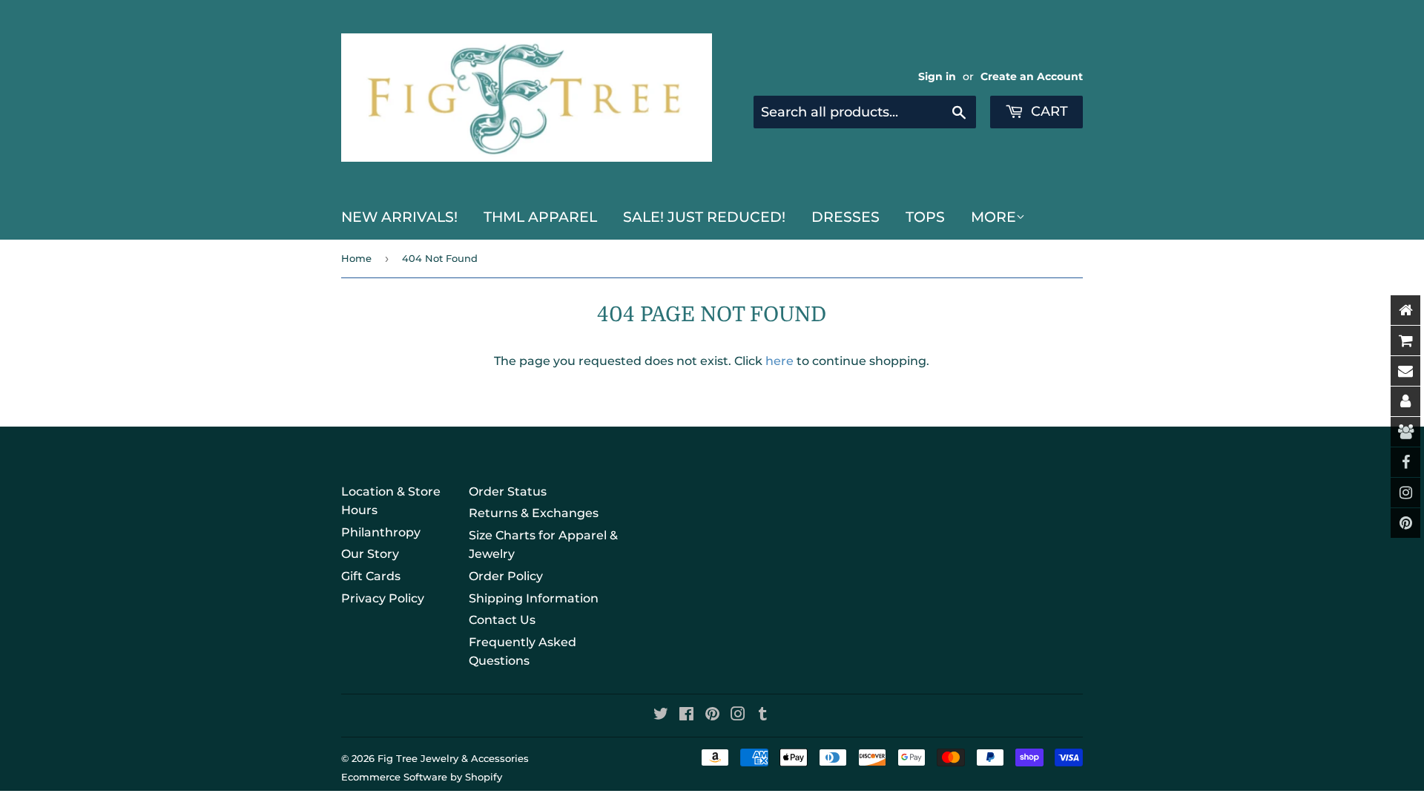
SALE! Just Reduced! (704, 217)
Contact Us (502, 620)
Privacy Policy (382, 598)
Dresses (845, 217)
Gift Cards (370, 576)
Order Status (508, 491)
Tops (925, 217)
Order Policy (506, 576)
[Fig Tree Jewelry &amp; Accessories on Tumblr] (763, 716)
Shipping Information (534, 598)
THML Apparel (540, 217)
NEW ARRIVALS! (399, 217)
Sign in (937, 76)
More (993, 217)
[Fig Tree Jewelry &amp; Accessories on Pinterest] (712, 716)
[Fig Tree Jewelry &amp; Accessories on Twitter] (660, 716)
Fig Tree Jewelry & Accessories (453, 758)
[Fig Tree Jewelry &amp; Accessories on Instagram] (738, 716)
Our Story (370, 554)
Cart (1047, 111)
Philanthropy (381, 532)
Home (356, 258)
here (779, 361)
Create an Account (1031, 76)
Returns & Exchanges (534, 513)
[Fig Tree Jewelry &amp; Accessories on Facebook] (686, 716)
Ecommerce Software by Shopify (421, 777)
